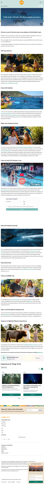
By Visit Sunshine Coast (12, 357)
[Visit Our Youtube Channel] (6, 439)
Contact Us (18, 481)
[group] (11, 384)
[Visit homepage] (21, 2)
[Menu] (2, 2)
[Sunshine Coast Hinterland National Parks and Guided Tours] (11, 379)
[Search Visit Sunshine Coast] (40, 2)
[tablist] (22, 367)
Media (2, 451)
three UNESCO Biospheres (26, 469)
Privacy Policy (4, 481)
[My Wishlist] (42, 2)
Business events (4, 449)
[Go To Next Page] (42, 369)
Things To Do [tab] (4, 367)
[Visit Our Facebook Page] (2, 439)
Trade (2, 450)
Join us (17, 470)
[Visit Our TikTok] (9, 439)
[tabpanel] (22, 382)
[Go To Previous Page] (39, 369)
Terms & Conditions (11, 481)
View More (11, 394)
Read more (38, 358)
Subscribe (36, 481)
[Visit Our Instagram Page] (4, 439)
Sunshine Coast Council (25, 466)
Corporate (3, 446)
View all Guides (5, 6)
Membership (3, 447)
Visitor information (4, 452)
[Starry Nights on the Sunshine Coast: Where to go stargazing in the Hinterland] (32, 379)
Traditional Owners (19, 461)
